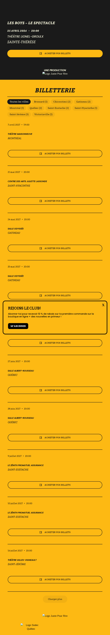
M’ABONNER (18, 326)
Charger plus (55, 599)
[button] (19, 101)
